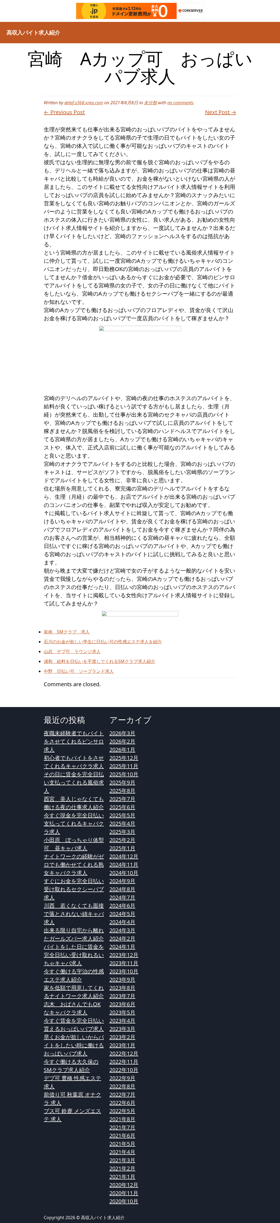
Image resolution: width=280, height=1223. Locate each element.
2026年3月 (122, 733)
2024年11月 (123, 864)
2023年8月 (122, 987)
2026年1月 (122, 749)
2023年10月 (123, 971)
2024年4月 (122, 922)
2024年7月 (122, 897)
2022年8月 (122, 1086)
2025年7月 (122, 799)
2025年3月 (122, 831)
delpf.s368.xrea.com (83, 103)
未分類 (150, 103)
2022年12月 (123, 1053)
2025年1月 (122, 848)
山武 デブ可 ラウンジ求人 (72, 651)
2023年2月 (122, 1037)
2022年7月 (122, 1094)
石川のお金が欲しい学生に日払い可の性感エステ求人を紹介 (103, 642)
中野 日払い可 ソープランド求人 (79, 671)
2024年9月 (122, 881)
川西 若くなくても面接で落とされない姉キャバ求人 (74, 914)
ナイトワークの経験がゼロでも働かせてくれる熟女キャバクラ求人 (74, 864)
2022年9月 (122, 1078)
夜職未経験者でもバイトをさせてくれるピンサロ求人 (74, 741)
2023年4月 (122, 1020)
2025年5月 (122, 815)
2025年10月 (123, 774)
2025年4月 (122, 823)
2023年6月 (122, 1004)
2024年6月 (122, 905)
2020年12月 (123, 1185)
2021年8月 (122, 1119)
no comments (180, 103)
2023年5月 (122, 1012)
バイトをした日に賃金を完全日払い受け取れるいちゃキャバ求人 (74, 955)
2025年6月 (122, 807)
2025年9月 (122, 782)
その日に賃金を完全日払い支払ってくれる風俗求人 (74, 782)
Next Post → (220, 112)
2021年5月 (122, 1143)
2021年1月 (122, 1176)
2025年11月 (123, 766)
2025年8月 (122, 790)
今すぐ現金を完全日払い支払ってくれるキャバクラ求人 (74, 823)
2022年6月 (122, 1102)
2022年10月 (123, 1070)
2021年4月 (122, 1152)
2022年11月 (123, 1061)
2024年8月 (122, 889)
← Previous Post (64, 112)
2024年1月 (122, 946)
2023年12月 (123, 955)
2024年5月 (122, 914)
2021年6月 (122, 1135)
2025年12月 (123, 758)
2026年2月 (122, 741)
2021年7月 (122, 1127)
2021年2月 (122, 1168)
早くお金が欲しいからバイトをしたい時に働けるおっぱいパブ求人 (74, 1045)
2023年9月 (122, 979)
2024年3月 (122, 930)
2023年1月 (122, 1045)
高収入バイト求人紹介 (33, 32)
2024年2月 (122, 938)
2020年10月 (123, 1201)
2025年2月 (122, 840)
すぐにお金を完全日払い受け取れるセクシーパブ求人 (74, 889)
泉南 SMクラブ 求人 (67, 632)
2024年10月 (123, 872)
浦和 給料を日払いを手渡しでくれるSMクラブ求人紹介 (99, 661)
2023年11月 (123, 963)
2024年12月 (123, 856)
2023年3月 (122, 1028)
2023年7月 (122, 996)
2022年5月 (122, 1111)
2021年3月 (122, 1160)
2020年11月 (123, 1193)
